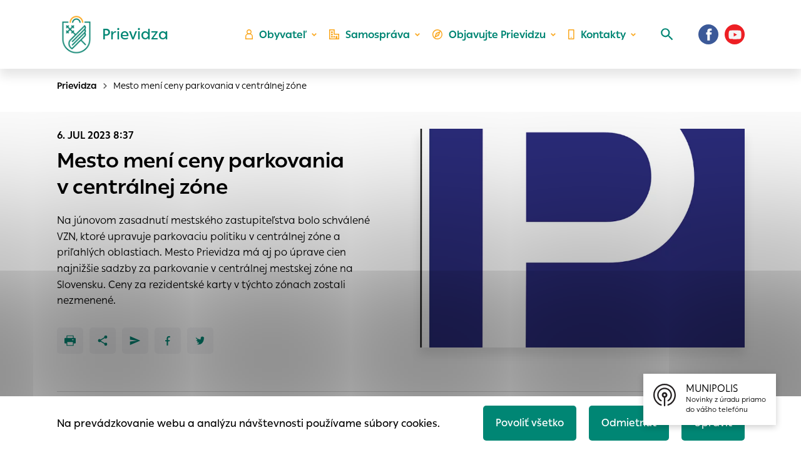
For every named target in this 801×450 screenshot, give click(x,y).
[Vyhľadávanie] (667, 34)
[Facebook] (708, 34)
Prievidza (77, 85)
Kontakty (603, 34)
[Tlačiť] (70, 341)
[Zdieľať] (102, 341)
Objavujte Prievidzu (497, 34)
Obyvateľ (283, 34)
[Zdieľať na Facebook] (168, 341)
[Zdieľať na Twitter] (200, 341)
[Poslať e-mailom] (135, 341)
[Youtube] (735, 34)
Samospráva (377, 34)
